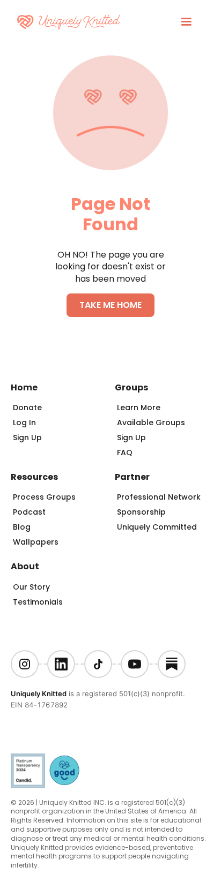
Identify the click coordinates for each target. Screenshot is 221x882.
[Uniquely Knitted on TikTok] (98, 664)
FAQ (124, 452)
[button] (186, 22)
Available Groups (151, 422)
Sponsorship (141, 512)
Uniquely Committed (157, 527)
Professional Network (159, 497)
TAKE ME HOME (110, 305)
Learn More (138, 407)
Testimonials (38, 602)
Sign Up (27, 437)
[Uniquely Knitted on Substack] (172, 664)
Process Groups (44, 497)
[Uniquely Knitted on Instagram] (25, 664)
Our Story (31, 587)
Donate (27, 407)
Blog (22, 527)
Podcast (29, 512)
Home (24, 387)
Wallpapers (35, 542)
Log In (24, 422)
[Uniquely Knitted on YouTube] (135, 664)
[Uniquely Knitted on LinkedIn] (61, 664)
